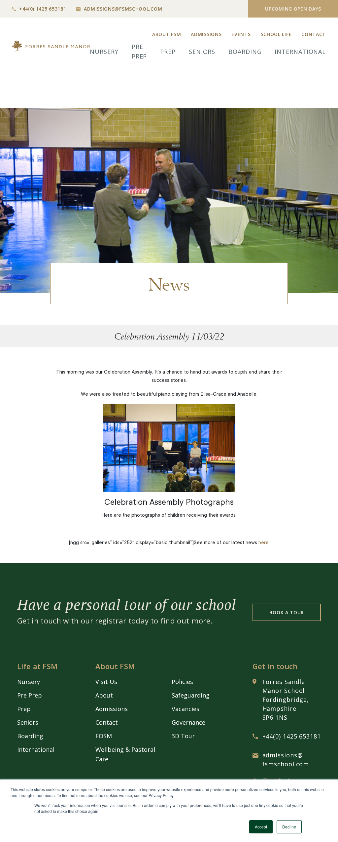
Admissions (206, 34)
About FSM (166, 34)
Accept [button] (261, 826)
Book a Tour (286, 612)
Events (241, 34)
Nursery (104, 52)
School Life (276, 34)
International (300, 52)
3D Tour (183, 736)
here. (264, 543)
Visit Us (106, 682)
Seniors (202, 52)
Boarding (244, 52)
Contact (313, 34)
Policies (182, 682)
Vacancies (185, 709)
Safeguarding (191, 695)
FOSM (103, 736)
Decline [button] (289, 826)
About (104, 695)
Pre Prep (29, 695)
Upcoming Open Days (293, 9)
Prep (168, 52)
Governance (188, 722)
